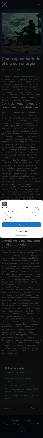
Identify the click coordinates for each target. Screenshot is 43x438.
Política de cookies (20, 235)
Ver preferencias (21, 231)
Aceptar (21, 225)
